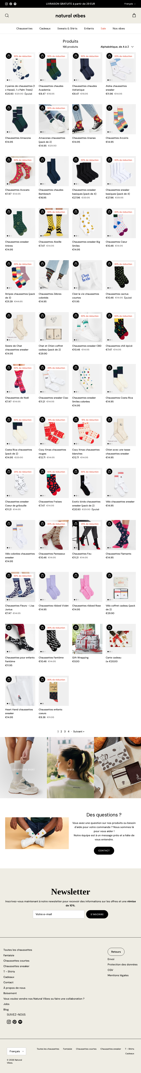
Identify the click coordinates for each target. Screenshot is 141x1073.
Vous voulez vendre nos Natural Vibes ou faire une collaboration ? (43, 998)
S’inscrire (97, 914)
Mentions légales (118, 975)
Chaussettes (24, 28)
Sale (103, 28)
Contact (104, 850)
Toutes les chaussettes (17, 950)
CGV (110, 970)
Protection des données (123, 964)
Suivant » (78, 731)
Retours (116, 951)
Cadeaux (45, 28)
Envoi (111, 959)
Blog (6, 1009)
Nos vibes (119, 28)
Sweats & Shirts (67, 28)
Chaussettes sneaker (16, 966)
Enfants (89, 28)
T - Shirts (9, 971)
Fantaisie (8, 955)
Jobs (6, 1004)
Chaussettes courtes (16, 960)
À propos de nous (14, 988)
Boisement (10, 993)
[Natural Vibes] (70, 15)
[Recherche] (7, 15)
